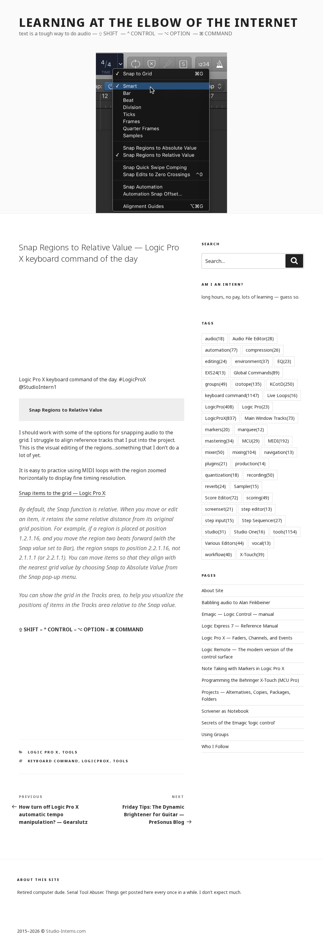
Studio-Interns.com (66, 931)
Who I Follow (215, 746)
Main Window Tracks (269, 418)
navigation (279, 452)
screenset (219, 509)
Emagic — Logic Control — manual (238, 614)
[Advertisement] (101, 319)
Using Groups (215, 734)
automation (221, 350)
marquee (251, 429)
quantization (222, 475)
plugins (216, 464)
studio (215, 532)
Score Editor (221, 498)
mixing (244, 452)
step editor (256, 509)
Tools (70, 752)
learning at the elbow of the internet (158, 22)
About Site (212, 590)
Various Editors (224, 543)
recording (260, 475)
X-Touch (252, 554)
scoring (257, 498)
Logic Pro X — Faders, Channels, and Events (247, 638)
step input (219, 520)
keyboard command (53, 761)
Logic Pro (255, 407)
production (250, 464)
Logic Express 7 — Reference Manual (240, 626)
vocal (261, 543)
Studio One (249, 532)
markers (217, 429)
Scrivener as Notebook (225, 711)
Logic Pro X (43, 752)
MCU (251, 441)
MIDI (278, 441)
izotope (248, 384)
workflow (218, 554)
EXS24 (215, 373)
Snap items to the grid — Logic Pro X (62, 493)
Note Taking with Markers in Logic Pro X (243, 668)
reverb (215, 486)
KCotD (282, 384)
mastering (219, 441)
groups (216, 384)
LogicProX (96, 761)
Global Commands (256, 373)
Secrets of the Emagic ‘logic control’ (238, 723)
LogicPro (219, 407)
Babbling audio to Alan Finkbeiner (236, 602)
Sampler (246, 486)
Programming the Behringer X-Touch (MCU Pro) (250, 680)
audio (214, 339)
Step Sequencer (262, 520)
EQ (284, 361)
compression (263, 350)
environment (252, 361)
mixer (214, 452)
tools (121, 761)
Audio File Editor (253, 339)
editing (216, 361)
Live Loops (282, 395)
